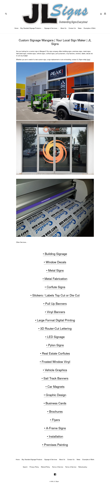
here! (88, 59)
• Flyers (55, 420)
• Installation (55, 436)
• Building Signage (55, 254)
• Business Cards (55, 403)
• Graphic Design (55, 395)
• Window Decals (55, 262)
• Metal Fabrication (55, 278)
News (80, 28)
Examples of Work (89, 28)
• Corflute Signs (55, 287)
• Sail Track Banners (55, 378)
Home (16, 28)
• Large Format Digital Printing (55, 320)
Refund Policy (45, 467)
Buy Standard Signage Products (31, 28)
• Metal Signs (55, 270)
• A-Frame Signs (55, 428)
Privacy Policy (34, 467)
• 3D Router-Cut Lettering (55, 328)
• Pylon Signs (55, 345)
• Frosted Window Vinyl (55, 361)
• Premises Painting (55, 444)
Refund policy (82, 467)
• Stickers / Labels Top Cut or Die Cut (55, 295)
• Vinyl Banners (55, 312)
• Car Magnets (55, 386)
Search (25, 467)
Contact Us (72, 28)
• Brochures (55, 411)
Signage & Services (51, 28)
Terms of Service (57, 467)
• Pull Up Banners (55, 303)
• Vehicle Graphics (55, 370)
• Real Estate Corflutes (55, 353)
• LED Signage (55, 337)
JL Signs (56, 481)
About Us (63, 28)
